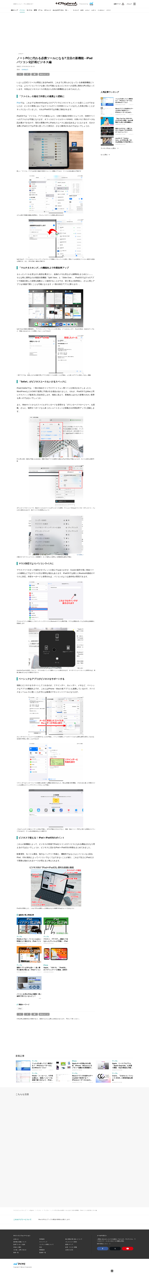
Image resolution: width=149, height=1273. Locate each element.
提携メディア (69, 1244)
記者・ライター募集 (71, 1247)
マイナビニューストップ (19, 1210)
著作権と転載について (19, 1242)
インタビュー (101, 10)
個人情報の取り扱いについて (73, 1239)
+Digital (31, 1210)
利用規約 (42, 1239)
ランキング (76, 10)
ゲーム (40, 10)
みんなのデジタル (58, 10)
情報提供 (42, 1250)
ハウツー (108, 10)
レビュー (87, 10)
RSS (40, 1247)
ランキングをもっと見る (108, 148)
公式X (81, 10)
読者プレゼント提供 (19, 1244)
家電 (35, 10)
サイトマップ (43, 1242)
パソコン (22, 10)
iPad (19, 103)
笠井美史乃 (25, 69)
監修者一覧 (42, 1252)
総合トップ (14, 10)
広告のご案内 (17, 1247)
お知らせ (16, 1239)
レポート (94, 10)
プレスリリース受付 (71, 1242)
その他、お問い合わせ (19, 1250)
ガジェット (47, 10)
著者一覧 (16, 1252)
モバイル (29, 10)
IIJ (66, 10)
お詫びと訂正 (69, 1250)
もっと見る (104, 154)
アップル (46, 1210)
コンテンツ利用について (46, 1244)
